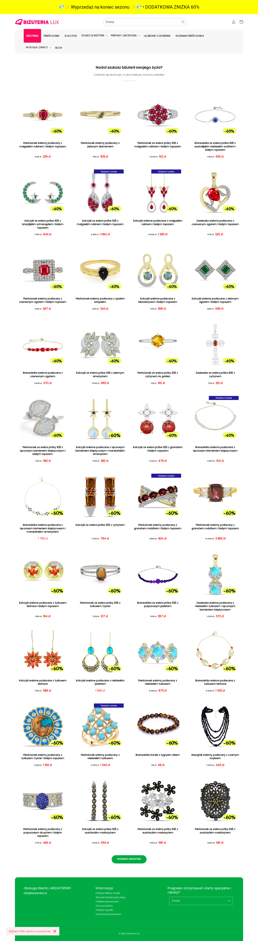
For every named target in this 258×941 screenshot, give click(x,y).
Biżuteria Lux (133, 933)
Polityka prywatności (107, 901)
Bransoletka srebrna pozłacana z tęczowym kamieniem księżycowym (215, 449)
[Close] (54, 931)
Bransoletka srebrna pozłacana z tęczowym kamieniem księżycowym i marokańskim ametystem (43, 528)
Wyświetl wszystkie (129, 859)
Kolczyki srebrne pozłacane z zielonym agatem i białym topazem (215, 300)
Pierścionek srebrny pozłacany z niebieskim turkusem (157, 682)
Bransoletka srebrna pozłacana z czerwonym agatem (43, 374)
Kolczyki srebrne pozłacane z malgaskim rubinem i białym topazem (157, 222)
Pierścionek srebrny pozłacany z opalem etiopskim (100, 300)
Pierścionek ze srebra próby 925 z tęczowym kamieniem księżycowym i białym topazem (43, 451)
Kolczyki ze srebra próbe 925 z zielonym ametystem (100, 374)
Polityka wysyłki (104, 910)
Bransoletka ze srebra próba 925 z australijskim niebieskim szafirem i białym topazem (215, 146)
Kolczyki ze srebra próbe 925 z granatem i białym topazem (158, 449)
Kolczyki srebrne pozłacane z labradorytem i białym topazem (157, 300)
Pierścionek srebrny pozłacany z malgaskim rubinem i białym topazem (42, 144)
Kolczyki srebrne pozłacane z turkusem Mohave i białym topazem (43, 604)
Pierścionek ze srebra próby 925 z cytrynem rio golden (158, 374)
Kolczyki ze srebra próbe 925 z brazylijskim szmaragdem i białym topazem (42, 224)
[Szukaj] (183, 22)
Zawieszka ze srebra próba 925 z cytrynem (215, 374)
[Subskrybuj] (229, 901)
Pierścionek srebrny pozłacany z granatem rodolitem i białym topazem (157, 526)
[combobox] (145, 22)
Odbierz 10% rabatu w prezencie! (30, 931)
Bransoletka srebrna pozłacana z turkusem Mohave (215, 682)
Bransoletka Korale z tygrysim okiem (158, 755)
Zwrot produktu (104, 905)
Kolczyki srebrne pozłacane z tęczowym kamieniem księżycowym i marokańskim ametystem (100, 451)
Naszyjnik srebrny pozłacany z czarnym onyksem (215, 756)
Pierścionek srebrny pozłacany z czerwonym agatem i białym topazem (42, 300)
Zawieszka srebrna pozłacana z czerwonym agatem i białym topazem (215, 222)
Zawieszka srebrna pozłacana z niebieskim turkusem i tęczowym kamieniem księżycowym (215, 606)
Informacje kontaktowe (108, 914)
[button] (94, 35)
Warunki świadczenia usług (110, 897)
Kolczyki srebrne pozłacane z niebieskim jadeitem (100, 682)
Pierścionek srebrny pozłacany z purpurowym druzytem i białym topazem (42, 832)
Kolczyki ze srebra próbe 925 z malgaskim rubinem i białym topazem (100, 222)
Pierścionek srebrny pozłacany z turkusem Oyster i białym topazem (42, 756)
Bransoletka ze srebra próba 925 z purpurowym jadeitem (157, 604)
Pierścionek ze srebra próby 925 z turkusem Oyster (100, 604)
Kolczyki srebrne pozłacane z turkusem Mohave (43, 682)
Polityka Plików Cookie (108, 893)
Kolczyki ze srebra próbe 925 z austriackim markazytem (100, 830)
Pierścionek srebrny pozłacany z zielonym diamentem (100, 144)
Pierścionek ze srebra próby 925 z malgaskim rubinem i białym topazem (157, 144)
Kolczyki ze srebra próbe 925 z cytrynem (100, 525)
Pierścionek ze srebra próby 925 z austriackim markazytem (158, 830)
